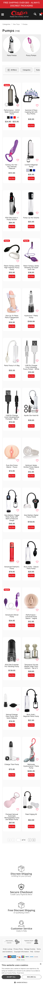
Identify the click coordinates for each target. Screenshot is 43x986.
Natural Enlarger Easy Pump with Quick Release (12, 716)
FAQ (31, 951)
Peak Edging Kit (31, 814)
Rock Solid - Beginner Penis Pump (31, 715)
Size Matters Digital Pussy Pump (31, 516)
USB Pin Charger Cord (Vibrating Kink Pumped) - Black (11, 417)
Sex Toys (16, 24)
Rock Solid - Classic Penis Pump (31, 567)
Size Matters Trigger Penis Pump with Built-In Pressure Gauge (11, 517)
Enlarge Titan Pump (12, 764)
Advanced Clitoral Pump (11, 615)
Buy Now (12, 125)
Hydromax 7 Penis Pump (31, 316)
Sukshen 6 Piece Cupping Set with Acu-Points (31, 112)
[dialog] (21, 974)
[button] (2, 15)
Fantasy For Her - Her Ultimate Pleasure (11, 166)
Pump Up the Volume (31, 218)
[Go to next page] (29, 840)
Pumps (25, 24)
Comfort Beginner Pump (31, 165)
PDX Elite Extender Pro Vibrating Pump (12, 665)
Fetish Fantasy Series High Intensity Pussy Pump (12, 267)
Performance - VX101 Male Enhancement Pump (12, 112)
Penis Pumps (12, 55)
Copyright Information (21, 951)
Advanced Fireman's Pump (11, 567)
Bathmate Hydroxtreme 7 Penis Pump (31, 766)
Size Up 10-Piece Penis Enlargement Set (12, 317)
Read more (20, 973)
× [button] (40, 964)
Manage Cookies (29, 949)
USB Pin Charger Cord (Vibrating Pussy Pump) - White (31, 367)
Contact (37, 951)
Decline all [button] (31, 977)
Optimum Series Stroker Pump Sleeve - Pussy (31, 467)
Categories (6, 24)
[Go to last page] (33, 840)
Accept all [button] (11, 977)
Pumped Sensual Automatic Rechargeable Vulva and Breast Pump (12, 816)
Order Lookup (7, 949)
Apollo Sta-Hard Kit (31, 415)
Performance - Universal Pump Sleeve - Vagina (31, 616)
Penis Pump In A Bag (12, 365)
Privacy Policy (18, 949)
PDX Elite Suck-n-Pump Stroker (11, 218)
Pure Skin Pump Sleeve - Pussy (12, 466)
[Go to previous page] (13, 840)
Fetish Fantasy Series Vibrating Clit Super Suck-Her (31, 267)
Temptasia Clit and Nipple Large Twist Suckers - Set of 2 (31, 666)
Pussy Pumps (31, 55)
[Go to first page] (9, 840)
